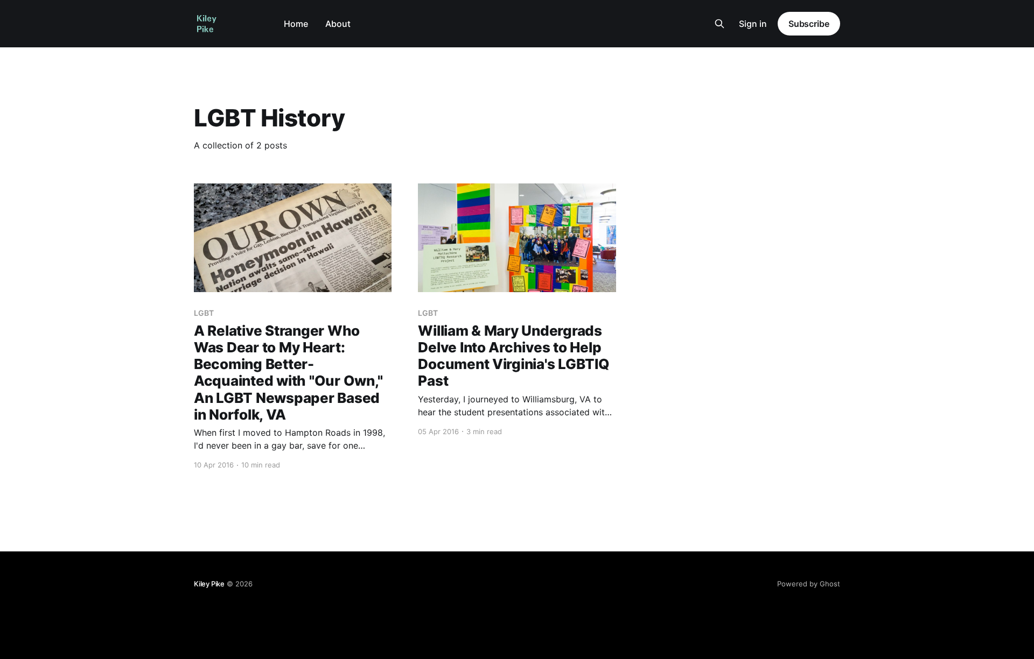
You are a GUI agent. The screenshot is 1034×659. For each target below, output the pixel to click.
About (338, 23)
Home (296, 23)
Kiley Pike (209, 583)
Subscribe (808, 23)
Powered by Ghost (808, 583)
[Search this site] (719, 23)
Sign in (753, 23)
